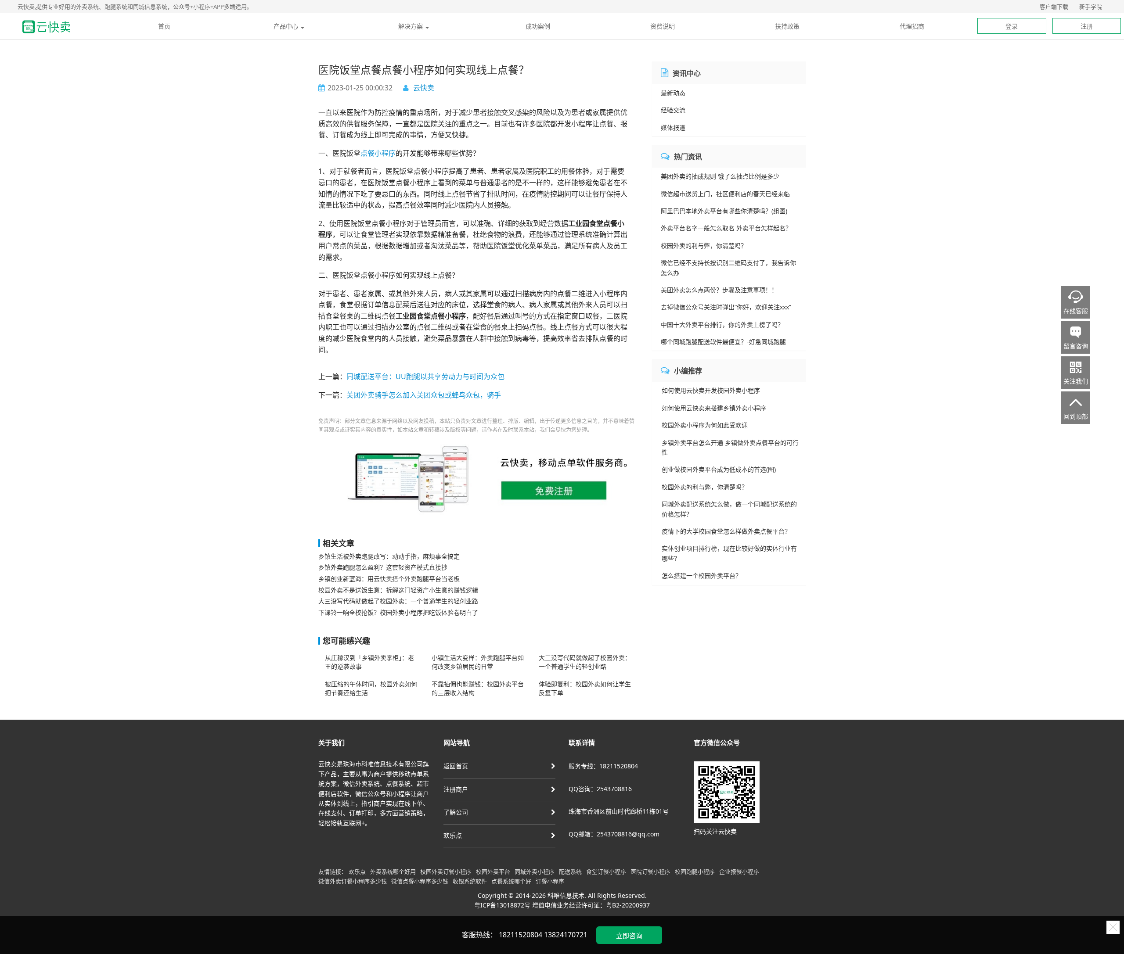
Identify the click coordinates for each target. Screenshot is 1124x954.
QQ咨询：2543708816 (600, 789)
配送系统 (570, 871)
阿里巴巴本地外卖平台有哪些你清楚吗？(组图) (724, 211)
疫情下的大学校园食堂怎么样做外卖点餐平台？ (726, 531)
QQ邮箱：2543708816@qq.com (614, 834)
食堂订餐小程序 (606, 871)
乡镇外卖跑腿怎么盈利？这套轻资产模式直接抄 (382, 567)
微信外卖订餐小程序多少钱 (352, 881)
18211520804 (520, 935)
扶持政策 (787, 26)
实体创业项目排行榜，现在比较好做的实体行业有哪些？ (729, 553)
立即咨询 (629, 935)
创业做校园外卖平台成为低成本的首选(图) (719, 469)
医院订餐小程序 (650, 871)
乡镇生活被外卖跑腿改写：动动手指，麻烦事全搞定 (389, 556)
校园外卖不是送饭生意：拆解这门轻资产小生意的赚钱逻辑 (398, 590)
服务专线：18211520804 (603, 766)
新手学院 (1090, 7)
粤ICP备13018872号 (502, 905)
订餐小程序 (550, 881)
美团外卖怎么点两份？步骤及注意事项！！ (719, 290)
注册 (1087, 26)
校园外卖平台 (493, 871)
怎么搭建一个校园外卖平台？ (702, 575)
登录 (1011, 26)
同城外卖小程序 (535, 871)
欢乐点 (452, 835)
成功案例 (538, 26)
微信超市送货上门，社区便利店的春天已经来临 (725, 194)
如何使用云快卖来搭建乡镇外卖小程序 (714, 408)
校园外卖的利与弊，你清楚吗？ (704, 245)
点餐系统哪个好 (511, 881)
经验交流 (673, 110)
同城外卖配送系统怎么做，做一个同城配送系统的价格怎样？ (729, 509)
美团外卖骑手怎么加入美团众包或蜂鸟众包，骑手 (423, 395)
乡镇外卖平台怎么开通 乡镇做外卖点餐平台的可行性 (730, 447)
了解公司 (455, 812)
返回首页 (455, 766)
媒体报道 (673, 127)
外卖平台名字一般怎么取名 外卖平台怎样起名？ (726, 228)
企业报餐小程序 (739, 871)
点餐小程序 (378, 153)
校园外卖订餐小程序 (446, 871)
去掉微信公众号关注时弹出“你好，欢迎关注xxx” (726, 307)
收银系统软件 (470, 881)
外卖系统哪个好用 (393, 871)
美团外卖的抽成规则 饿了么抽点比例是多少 (720, 176)
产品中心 (286, 26)
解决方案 (410, 26)
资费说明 (662, 26)
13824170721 (565, 935)
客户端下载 (1054, 7)
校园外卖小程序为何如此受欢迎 (705, 425)
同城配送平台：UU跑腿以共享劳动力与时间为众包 (425, 376)
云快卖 (423, 88)
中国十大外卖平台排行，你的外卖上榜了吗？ (722, 324)
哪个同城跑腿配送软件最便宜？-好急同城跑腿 (723, 341)
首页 (164, 26)
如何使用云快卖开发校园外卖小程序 (711, 390)
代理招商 (912, 26)
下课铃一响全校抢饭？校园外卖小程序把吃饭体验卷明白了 (398, 612)
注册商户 (455, 789)
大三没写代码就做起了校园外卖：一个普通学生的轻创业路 (398, 601)
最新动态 (673, 93)
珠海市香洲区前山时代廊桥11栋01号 (619, 811)
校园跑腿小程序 (695, 871)
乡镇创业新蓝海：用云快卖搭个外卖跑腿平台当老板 (389, 578)
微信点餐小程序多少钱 (419, 881)
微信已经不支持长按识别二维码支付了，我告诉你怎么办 (728, 267)
